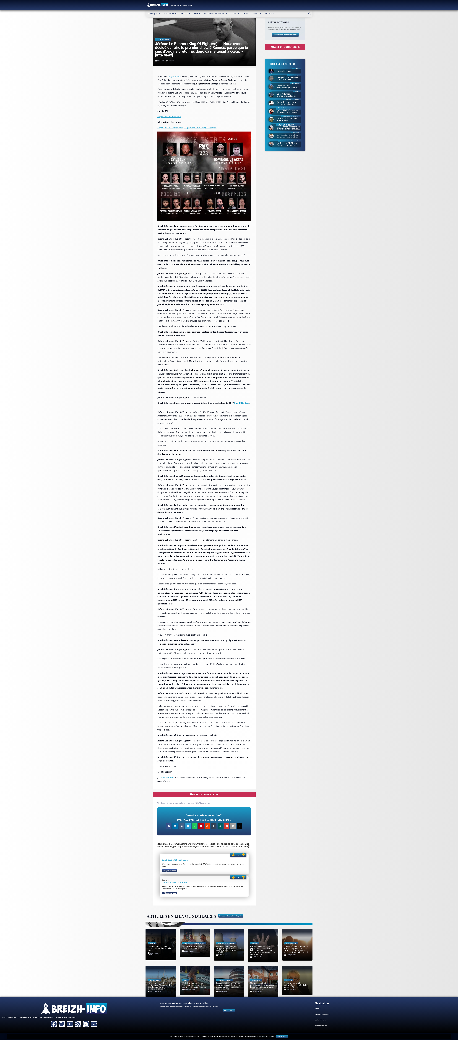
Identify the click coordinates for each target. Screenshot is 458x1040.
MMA (201, 803)
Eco (196, 13)
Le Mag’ (255, 13)
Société (184, 13)
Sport (245, 13)
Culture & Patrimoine (214, 13)
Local (233, 13)
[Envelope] (94, 1024)
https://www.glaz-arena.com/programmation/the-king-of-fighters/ (186, 127)
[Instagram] (86, 1024)
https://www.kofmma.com (169, 116)
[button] (309, 13)
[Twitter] (62, 1024)
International (170, 13)
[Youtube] (70, 1024)
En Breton (269, 13)
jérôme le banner (173, 803)
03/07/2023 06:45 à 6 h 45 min (174, 882)
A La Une (160, 39)
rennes (207, 803)
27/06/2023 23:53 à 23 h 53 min (175, 860)
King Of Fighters (175, 76)
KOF (196, 803)
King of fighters (187, 803)
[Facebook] (54, 1024)
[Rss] (78, 1024)
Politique (152, 13)
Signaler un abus (170, 871)
